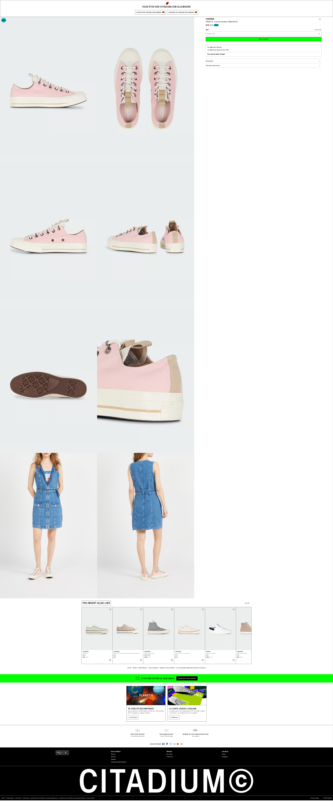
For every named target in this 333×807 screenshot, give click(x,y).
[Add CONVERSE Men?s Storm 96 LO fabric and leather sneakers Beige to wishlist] (141, 609)
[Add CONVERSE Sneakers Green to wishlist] (110, 609)
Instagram (224, 756)
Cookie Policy (18, 798)
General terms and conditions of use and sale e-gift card (72, 798)
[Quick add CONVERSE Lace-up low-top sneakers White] (189, 660)
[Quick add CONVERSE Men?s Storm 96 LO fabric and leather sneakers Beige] (127, 660)
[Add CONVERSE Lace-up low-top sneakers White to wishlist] (203, 609)
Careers (3, 798)
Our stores (169, 754)
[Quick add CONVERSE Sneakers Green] (97, 660)
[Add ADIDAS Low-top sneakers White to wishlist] (234, 609)
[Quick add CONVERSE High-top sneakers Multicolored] (158, 660)
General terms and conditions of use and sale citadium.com (44, 798)
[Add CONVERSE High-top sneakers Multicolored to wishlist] (172, 609)
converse (210, 19)
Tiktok (223, 754)
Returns (113, 754)
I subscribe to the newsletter (187, 678)
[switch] (66, 753)
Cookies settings (10, 798)
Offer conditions (91, 798)
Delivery (113, 756)
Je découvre (174, 717)
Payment (113, 759)
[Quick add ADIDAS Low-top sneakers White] (220, 660)
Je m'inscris (133, 717)
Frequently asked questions (118, 762)
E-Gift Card (169, 756)
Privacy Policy (26, 798)
